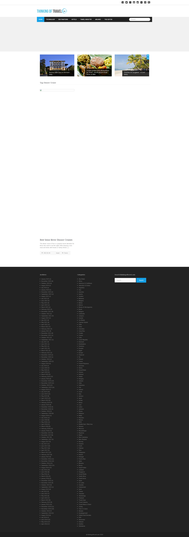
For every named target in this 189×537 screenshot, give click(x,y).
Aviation (81, 296)
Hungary (81, 379)
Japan (80, 398)
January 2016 (45, 478)
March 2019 (44, 400)
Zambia (81, 524)
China (80, 327)
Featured (81, 355)
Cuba (80, 337)
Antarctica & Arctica (84, 285)
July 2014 (44, 517)
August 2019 (45, 389)
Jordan (81, 400)
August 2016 (45, 467)
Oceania (81, 444)
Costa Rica (82, 331)
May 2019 (44, 396)
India (80, 383)
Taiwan (81, 491)
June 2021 (44, 344)
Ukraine (81, 511)
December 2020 (46, 355)
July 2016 (44, 470)
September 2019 (46, 387)
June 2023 (44, 301)
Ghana (80, 368)
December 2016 (46, 459)
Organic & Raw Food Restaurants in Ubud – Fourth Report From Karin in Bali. (68, 72)
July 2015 (44, 491)
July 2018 (44, 418)
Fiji (79, 357)
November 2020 (46, 357)
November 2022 (46, 311)
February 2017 (45, 454)
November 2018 (46, 409)
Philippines (82, 452)
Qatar (80, 461)
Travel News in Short (85, 504)
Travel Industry (86, 19)
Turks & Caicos (83, 509)
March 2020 (44, 374)
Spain (80, 480)
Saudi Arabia (82, 467)
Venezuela (82, 519)
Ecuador (81, 348)
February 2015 (45, 502)
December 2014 (46, 506)
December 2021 (46, 333)
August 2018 (45, 415)
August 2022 (45, 318)
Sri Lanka (81, 483)
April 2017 (44, 450)
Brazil (80, 309)
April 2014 (44, 524)
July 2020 (44, 366)
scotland (81, 470)
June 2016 (44, 472)
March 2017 (44, 452)
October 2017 (45, 437)
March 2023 (44, 307)
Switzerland (82, 487)
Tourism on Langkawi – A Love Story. (104, 73)
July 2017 (44, 444)
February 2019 (45, 402)
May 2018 (44, 422)
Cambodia (82, 314)
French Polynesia (84, 363)
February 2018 (45, 428)
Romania (81, 463)
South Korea (82, 478)
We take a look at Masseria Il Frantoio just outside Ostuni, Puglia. (141, 72)
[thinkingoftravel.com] (52, 11)
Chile (80, 324)
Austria (81, 294)
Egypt (80, 350)
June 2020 (44, 368)
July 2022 (44, 320)
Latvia (80, 407)
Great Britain (82, 370)
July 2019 (44, 392)
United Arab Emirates (85, 515)
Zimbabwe (82, 526)
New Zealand (83, 439)
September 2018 (46, 413)
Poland (81, 454)
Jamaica (81, 396)
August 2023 (45, 296)
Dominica (81, 346)
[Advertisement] (94, 37)
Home (41, 19)
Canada (81, 318)
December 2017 (46, 433)
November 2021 (46, 335)
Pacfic (80, 446)
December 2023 (46, 292)
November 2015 (46, 483)
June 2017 (44, 446)
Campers (81, 316)
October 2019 (45, 385)
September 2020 (46, 361)
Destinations (63, 19)
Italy (80, 394)
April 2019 (44, 398)
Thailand (81, 498)
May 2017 (44, 448)
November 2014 (46, 509)
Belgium (81, 301)
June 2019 (44, 394)
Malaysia (81, 413)
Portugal (81, 457)
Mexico (81, 420)
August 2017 (45, 441)
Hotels (74, 19)
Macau (80, 411)
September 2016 (46, 465)
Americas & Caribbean (85, 283)
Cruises (81, 335)
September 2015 (46, 487)
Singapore (82, 472)
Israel (80, 392)
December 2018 (46, 407)
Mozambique (82, 431)
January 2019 (45, 405)
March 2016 (44, 476)
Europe (81, 353)
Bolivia (81, 305)
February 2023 (45, 309)
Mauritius (81, 418)
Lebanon (81, 409)
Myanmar (81, 433)
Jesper (58, 253)
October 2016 (45, 463)
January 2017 (45, 457)
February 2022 (45, 329)
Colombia (81, 329)
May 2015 (44, 496)
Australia (81, 292)
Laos (80, 405)
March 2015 (44, 500)
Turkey (81, 506)
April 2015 (44, 498)
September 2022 (46, 316)
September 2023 (46, 294)
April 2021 (44, 348)
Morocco (81, 428)
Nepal (80, 435)
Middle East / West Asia (86, 424)
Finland (81, 359)
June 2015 (44, 493)
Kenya (80, 402)
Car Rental (82, 320)
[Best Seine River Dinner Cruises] (57, 163)
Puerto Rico (82, 459)
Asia (80, 290)
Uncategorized (83, 513)
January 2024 (45, 290)
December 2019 (46, 381)
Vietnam (81, 522)
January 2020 (45, 379)
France (66, 253)
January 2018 (45, 431)
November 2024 (46, 281)
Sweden (81, 485)
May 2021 (44, 346)
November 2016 (46, 461)
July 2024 (44, 288)
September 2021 (46, 340)
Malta (80, 415)
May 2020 (44, 370)
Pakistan (81, 448)
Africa (80, 281)
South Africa (82, 476)
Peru (80, 450)
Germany (81, 366)
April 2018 (44, 424)
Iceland (81, 381)
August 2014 (45, 515)
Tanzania (81, 493)
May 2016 (44, 474)
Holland (81, 374)
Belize (80, 303)
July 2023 (44, 298)
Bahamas (81, 298)
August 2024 (45, 285)
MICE (80, 422)
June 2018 (44, 420)
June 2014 (44, 519)
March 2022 (44, 327)
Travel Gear (82, 500)
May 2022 (44, 322)
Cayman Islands (83, 322)
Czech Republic (83, 340)
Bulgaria (81, 311)
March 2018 (44, 426)
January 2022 (45, 331)
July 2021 (44, 342)
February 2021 (45, 353)
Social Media (82, 474)
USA (80, 517)
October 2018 (45, 411)
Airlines (98, 19)
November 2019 (46, 383)
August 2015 (45, 489)
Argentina (81, 288)
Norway (81, 441)
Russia (80, 465)
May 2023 (44, 303)
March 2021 (44, 350)
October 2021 (45, 337)
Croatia (81, 333)
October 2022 (45, 314)
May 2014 (44, 522)
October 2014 (45, 511)
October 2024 (45, 283)
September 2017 (46, 439)
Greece (81, 372)
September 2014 (46, 513)
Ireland (81, 389)
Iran (80, 387)
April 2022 (44, 324)
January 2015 (45, 504)
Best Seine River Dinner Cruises (56, 240)
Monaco (81, 426)
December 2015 (46, 480)
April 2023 (44, 305)
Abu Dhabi (82, 279)
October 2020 (45, 359)
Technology (50, 19)
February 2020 (45, 376)
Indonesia (81, 385)
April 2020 (44, 372)
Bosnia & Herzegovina (85, 307)
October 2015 (45, 485)
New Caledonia (83, 437)
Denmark (81, 342)
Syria (80, 489)
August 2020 (45, 363)
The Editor (108, 19)
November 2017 (46, 435)
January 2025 (45, 279)
